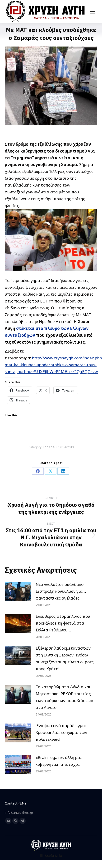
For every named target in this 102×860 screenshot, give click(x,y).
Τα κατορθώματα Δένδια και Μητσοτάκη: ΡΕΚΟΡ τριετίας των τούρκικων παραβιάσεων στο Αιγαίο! (64, 697)
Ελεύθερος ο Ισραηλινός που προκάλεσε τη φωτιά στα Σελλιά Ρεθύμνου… (63, 623)
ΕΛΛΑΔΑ (49, 447)
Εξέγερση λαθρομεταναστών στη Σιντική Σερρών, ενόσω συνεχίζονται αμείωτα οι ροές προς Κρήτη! (65, 658)
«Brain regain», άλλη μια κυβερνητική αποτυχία (59, 761)
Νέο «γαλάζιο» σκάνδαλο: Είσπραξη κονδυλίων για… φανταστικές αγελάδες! (61, 591)
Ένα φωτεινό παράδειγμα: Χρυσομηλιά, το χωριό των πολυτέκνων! (61, 732)
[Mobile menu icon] (92, 11)
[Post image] (18, 591)
